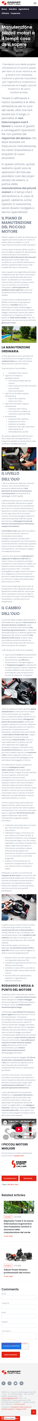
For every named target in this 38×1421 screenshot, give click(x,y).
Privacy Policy (20, 1404)
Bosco (4, 9)
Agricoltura (23, 9)
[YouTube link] (16, 1383)
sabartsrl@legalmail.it (10, 1398)
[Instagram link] (10, 1383)
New (16, 1184)
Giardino (13, 9)
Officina (5, 13)
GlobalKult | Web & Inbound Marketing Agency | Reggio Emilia (16, 1408)
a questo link (18, 1155)
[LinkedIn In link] (21, 1383)
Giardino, (11, 1184)
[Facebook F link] (3, 1383)
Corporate (15, 13)
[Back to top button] (33, 1412)
